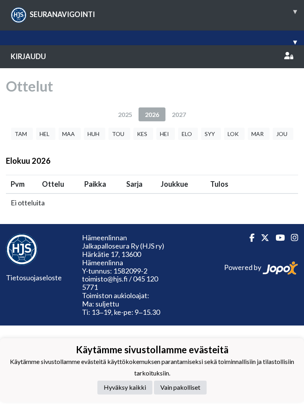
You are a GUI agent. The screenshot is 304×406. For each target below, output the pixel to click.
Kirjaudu (28, 56)
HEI (164, 133)
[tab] (125, 114)
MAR (257, 133)
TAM (21, 133)
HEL (44, 133)
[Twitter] (262, 238)
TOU (118, 133)
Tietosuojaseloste (34, 277)
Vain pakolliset (180, 387)
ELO (187, 133)
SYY (210, 133)
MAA (68, 133)
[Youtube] (277, 238)
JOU (281, 133)
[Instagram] (291, 238)
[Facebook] (249, 238)
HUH (93, 133)
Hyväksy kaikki (125, 387)
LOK (233, 133)
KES (142, 133)
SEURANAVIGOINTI (163, 13)
